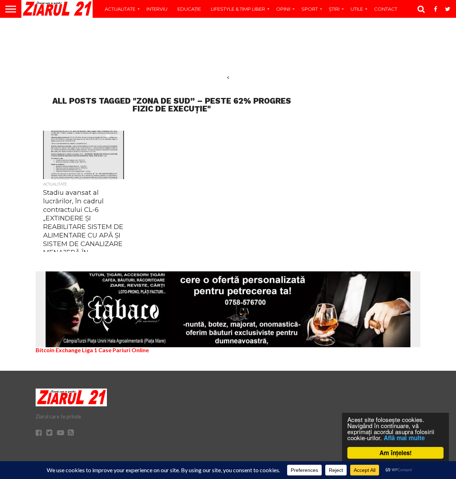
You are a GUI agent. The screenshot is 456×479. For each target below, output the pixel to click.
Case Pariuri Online (123, 350)
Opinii (283, 9)
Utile (357, 9)
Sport (309, 9)
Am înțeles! (395, 452)
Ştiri (334, 9)
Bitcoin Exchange (58, 350)
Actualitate (120, 9)
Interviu (156, 9)
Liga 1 (89, 350)
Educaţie (189, 9)
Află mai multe (404, 437)
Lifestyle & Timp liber (238, 9)
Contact (385, 9)
